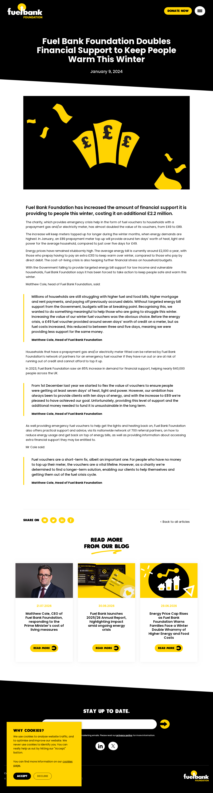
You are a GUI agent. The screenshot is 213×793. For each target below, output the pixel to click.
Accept (22, 776)
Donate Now (178, 11)
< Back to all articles (175, 522)
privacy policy (124, 735)
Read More (42, 648)
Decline (42, 776)
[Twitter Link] (159, 775)
